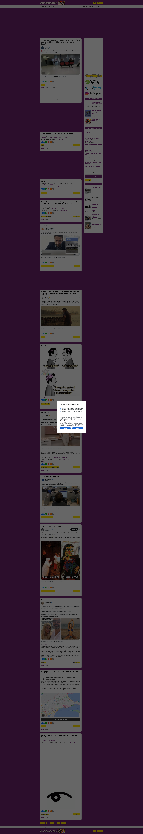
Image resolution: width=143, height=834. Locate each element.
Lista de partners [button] (62, 420)
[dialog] (71, 417)
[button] (71, 414)
